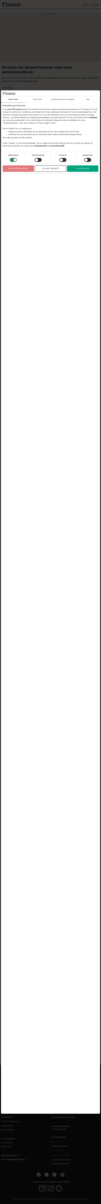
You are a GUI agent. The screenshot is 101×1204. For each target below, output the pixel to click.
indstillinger (93, 118)
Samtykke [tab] (13, 99)
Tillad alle (83, 169)
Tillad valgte (50, 169)
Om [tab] (87, 99)
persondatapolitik (57, 146)
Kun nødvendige (18, 169)
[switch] (38, 160)
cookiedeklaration (40, 146)
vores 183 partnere (14, 109)
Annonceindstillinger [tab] (62, 99)
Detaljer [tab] (37, 99)
